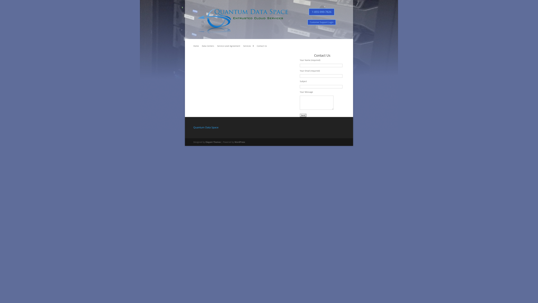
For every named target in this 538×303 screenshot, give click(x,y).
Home (196, 46)
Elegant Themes (213, 142)
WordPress (240, 142)
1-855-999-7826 (321, 12)
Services (247, 46)
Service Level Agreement (228, 46)
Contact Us (262, 46)
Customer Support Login (321, 22)
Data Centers (208, 46)
